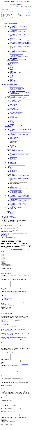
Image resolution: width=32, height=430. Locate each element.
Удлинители (13, 208)
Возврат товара (23, 337)
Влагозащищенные (14, 101)
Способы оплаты (5, 337)
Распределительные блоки (16, 112)
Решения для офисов (9, 334)
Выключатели (26, 42)
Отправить (3, 235)
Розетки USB (17, 39)
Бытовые (25, 97)
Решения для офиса (9, 172)
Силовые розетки (14, 62)
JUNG (11, 76)
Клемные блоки (14, 117)
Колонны (25, 180)
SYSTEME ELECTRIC (15, 72)
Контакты (28, 1)
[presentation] (1, 255)
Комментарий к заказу (6, 231)
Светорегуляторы (14, 50)
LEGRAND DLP (27, 195)
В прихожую (13, 146)
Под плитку (13, 138)
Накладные (12, 158)
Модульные (12, 108)
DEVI (11, 169)
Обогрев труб (13, 162)
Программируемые (14, 151)
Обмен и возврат (16, 1)
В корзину (3, 263)
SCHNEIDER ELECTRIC (16, 125)
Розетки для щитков (15, 113)
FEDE (11, 79)
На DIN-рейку (13, 159)
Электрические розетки (16, 190)
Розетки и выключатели (10, 23)
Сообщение (3, 416)
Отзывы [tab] (6, 299)
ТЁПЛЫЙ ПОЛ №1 (14, 171)
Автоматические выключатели (17, 88)
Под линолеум (13, 139)
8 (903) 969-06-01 (5, 10)
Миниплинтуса (27, 198)
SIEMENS (12, 83)
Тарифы (9, 338)
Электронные (26, 153)
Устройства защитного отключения (19, 93)
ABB (11, 66)
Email (2, 228)
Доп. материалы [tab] (8, 298)
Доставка (6, 1)
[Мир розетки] (20, 15)
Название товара (5, 413)
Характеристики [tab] (8, 296)
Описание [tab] (6, 295)
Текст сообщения (5, 287)
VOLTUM (12, 80)
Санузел (12, 145)
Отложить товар (6, 268)
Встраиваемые (13, 104)
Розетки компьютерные (15, 191)
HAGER (12, 124)
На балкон (12, 147)
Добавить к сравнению (8, 266)
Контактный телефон (6, 227)
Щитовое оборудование (10, 84)
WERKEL (12, 77)
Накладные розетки (14, 63)
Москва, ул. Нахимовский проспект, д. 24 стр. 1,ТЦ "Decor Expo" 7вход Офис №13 (7, 16)
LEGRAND (12, 67)
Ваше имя (3, 225)
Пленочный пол (27, 134)
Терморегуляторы (14, 55)
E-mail (3, 289)
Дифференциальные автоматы (17, 91)
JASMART (12, 81)
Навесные (12, 105)
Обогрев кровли (14, 163)
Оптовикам (23, 1)
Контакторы (13, 110)
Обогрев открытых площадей (17, 165)
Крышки (25, 200)
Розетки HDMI (26, 40)
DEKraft (12, 122)
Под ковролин (13, 141)
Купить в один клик (5, 265)
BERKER (12, 69)
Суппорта (25, 204)
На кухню (12, 143)
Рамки (24, 59)
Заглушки (25, 203)
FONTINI (12, 73)
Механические (26, 154)
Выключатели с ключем (16, 192)
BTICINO (12, 75)
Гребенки (12, 116)
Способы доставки (14, 337)
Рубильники (26, 95)
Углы (24, 202)
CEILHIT (12, 167)
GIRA (11, 68)
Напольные (12, 106)
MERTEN (12, 71)
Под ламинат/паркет (15, 137)
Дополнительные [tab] (8, 270)
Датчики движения (14, 209)
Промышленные (27, 99)
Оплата (10, 1)
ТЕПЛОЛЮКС (13, 170)
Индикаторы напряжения (16, 114)
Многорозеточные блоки (16, 207)
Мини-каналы (26, 196)
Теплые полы (7, 126)
